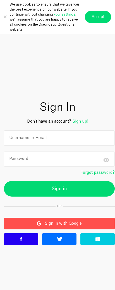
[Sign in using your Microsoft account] (97, 239)
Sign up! (80, 121)
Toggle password (106, 160)
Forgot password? (97, 173)
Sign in (59, 189)
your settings (64, 14)
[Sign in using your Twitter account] (59, 239)
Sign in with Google (43, 223)
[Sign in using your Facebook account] (21, 239)
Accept (98, 17)
